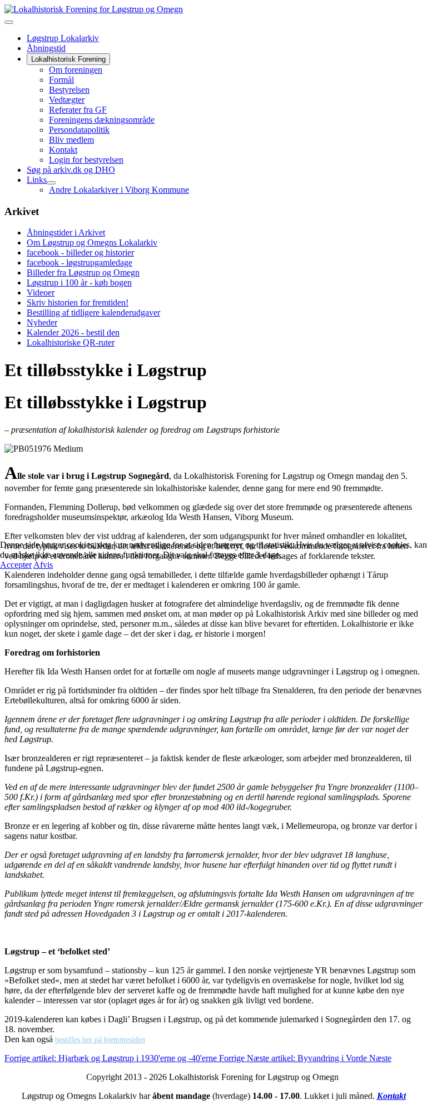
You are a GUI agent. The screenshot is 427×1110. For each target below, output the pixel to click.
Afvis (43, 564)
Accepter (16, 564)
